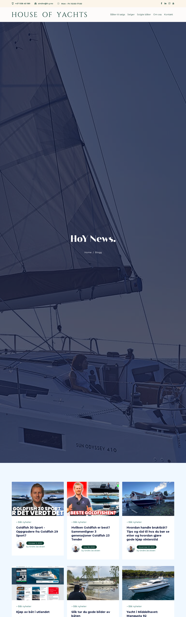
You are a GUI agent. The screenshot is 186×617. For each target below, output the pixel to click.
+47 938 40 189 (22, 3)
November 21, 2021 (146, 547)
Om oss (157, 14)
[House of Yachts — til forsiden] (49, 14)
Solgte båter (144, 14)
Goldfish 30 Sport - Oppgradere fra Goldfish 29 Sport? (37, 531)
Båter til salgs (117, 14)
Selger (131, 14)
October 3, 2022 (35, 543)
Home (88, 252)
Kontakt (168, 14)
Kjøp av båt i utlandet (33, 612)
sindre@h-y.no (45, 3)
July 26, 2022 (89, 547)
